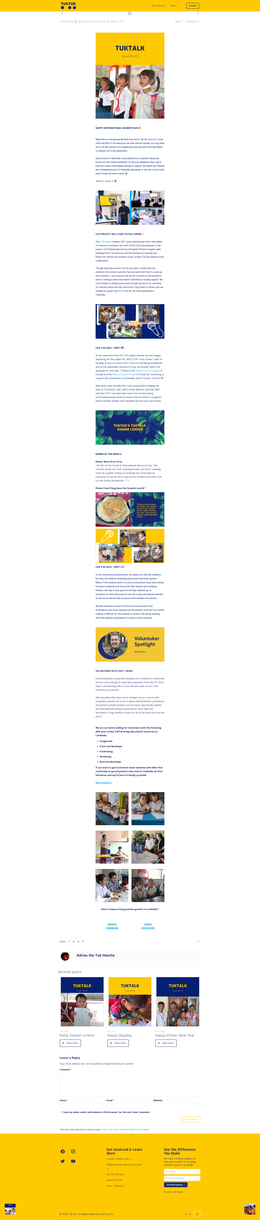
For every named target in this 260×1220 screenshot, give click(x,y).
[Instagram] (189, 1214)
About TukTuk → (116, 1180)
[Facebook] (186, 1214)
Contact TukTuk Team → (120, 1158)
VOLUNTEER (148, 928)
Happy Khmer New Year (175, 1035)
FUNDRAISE (112, 928)
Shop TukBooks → (116, 1186)
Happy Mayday (120, 1035)
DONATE (112, 924)
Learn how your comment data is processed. (125, 1129)
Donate (192, 6)
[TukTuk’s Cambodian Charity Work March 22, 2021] (252, 1209)
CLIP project (106, 241)
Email (110, 1100)
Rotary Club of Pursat (124, 374)
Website (157, 1100)
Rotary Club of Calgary (148, 370)
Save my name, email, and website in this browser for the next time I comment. (106, 1112)
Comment (66, 1069)
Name (64, 1100)
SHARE (148, 924)
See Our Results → (116, 1174)
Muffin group (107, 1214)
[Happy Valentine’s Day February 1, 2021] (8, 1209)
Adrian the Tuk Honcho (90, 21)
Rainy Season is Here (77, 1035)
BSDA (121, 291)
